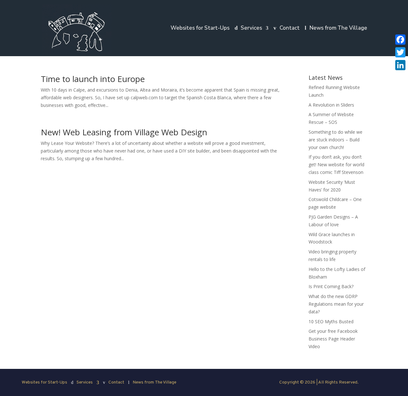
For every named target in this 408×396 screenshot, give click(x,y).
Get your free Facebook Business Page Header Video (333, 338)
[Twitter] (400, 52)
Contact (290, 29)
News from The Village (338, 29)
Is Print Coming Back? (331, 286)
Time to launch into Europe (93, 79)
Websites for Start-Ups (200, 29)
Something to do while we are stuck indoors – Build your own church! (335, 139)
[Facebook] (400, 39)
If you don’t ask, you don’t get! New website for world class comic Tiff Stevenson (336, 164)
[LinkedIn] (400, 65)
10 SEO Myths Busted (331, 321)
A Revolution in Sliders (331, 105)
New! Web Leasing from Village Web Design (124, 132)
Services (251, 29)
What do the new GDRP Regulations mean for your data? (336, 304)
